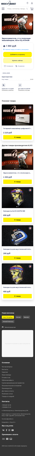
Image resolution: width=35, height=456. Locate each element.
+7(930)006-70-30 (6, 407)
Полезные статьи (7, 394)
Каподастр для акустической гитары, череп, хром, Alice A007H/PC (17, 287)
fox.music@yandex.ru (7, 419)
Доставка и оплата (8, 391)
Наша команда (6, 375)
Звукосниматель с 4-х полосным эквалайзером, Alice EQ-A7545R (17, 173)
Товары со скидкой (8, 396)
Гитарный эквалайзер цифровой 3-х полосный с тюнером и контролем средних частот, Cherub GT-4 (17, 128)
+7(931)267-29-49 (6, 405)
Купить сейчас (17, 60)
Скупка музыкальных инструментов (13, 383)
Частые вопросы (7, 367)
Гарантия (5, 372)
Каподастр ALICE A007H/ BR (14, 211)
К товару (17, 137)
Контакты (5, 369)
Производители (7, 388)
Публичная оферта (8, 380)
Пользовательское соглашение (11, 385)
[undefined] (30, 24)
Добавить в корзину (17, 54)
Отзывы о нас (6, 377)
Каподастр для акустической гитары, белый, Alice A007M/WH (17, 249)
